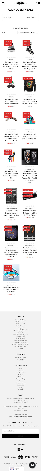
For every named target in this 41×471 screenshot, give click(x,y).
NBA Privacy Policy (20, 322)
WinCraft (20, 375)
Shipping (20, 332)
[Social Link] (19, 449)
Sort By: (21, 33)
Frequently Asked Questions (20, 330)
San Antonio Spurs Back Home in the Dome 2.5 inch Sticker (11, 289)
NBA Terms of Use (20, 324)
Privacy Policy (20, 338)
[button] (20, 17)
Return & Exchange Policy (20, 334)
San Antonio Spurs (20, 357)
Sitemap (20, 348)
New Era (20, 371)
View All (20, 389)
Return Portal (21, 336)
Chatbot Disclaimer (20, 320)
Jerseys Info (20, 328)
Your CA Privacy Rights (20, 346)
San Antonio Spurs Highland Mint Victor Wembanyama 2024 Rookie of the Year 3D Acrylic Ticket (29, 175)
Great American (20, 383)
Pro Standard (20, 381)
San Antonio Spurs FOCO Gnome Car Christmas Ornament (11, 101)
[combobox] (16, 469)
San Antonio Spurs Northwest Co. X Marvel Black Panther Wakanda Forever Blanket (11, 252)
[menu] (3, 3)
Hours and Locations (20, 340)
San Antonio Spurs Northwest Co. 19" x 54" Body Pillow (30, 213)
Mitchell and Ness (20, 373)
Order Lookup (20, 326)
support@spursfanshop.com (23, 416)
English (17, 469)
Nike (20, 369)
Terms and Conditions (20, 342)
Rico (20, 387)
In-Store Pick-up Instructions (20, 344)
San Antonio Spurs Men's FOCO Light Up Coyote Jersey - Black (29, 101)
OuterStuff (20, 385)
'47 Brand (20, 377)
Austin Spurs (20, 359)
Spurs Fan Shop (20, 379)
